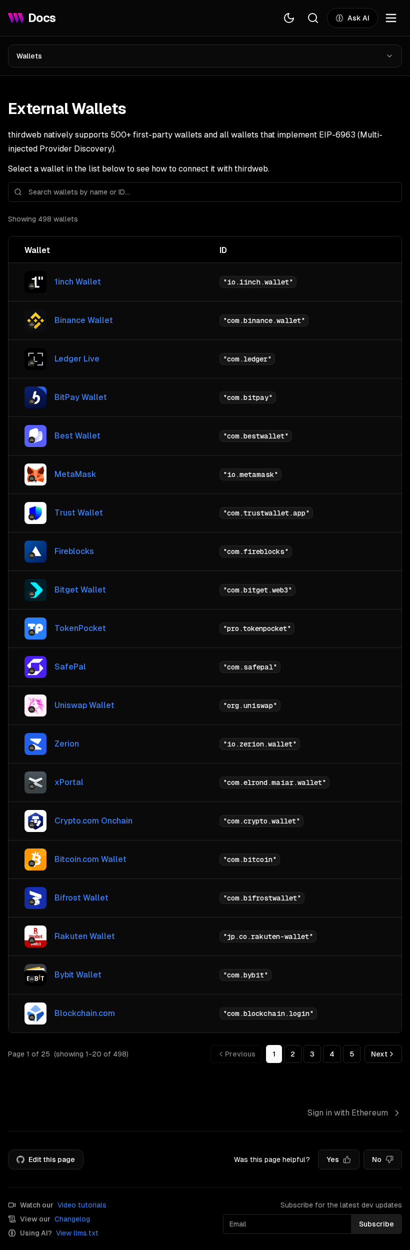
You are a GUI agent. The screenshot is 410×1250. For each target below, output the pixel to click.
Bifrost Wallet (81, 897)
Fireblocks (74, 551)
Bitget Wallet (80, 589)
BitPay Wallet (80, 397)
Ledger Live (77, 359)
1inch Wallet (77, 281)
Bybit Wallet (78, 975)
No (377, 1160)
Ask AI (359, 18)
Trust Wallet (78, 513)
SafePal (70, 667)
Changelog (72, 1219)
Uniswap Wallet (84, 705)
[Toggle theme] (289, 18)
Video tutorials (82, 1205)
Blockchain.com (84, 1013)
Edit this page (51, 1160)
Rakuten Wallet (84, 936)
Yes (332, 1160)
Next (379, 1054)
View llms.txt (77, 1233)
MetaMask (75, 474)
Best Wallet (77, 435)
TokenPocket (80, 628)
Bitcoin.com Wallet (90, 859)
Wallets (29, 56)
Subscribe (376, 1224)
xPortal (69, 782)
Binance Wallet (83, 320)
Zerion (66, 743)
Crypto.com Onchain (93, 821)
